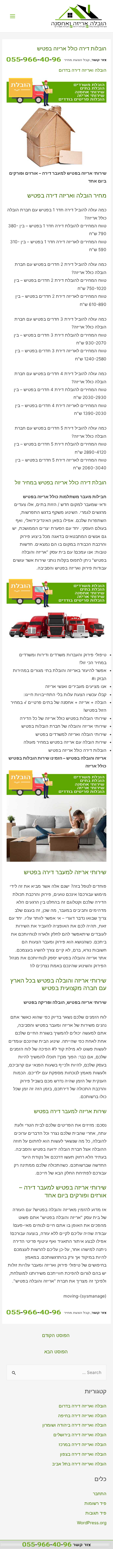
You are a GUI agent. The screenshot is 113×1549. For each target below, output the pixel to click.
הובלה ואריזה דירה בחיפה (82, 1415)
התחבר (99, 1493)
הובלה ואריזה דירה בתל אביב (79, 1463)
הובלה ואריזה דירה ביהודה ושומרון (74, 1425)
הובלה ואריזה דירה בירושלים (79, 1434)
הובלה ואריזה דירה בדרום (82, 70)
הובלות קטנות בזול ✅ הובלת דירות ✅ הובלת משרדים (81, 26)
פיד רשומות (95, 1503)
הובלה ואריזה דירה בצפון (83, 1454)
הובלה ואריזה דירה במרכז (82, 1444)
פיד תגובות (95, 1512)
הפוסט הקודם (56, 1335)
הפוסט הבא (56, 1352)
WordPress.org (91, 1522)
